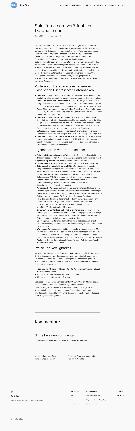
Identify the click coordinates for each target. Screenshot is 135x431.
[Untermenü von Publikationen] (83, 5)
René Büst (24, 5)
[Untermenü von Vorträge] (102, 5)
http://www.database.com (62, 45)
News (61, 36)
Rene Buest (53, 36)
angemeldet (48, 340)
